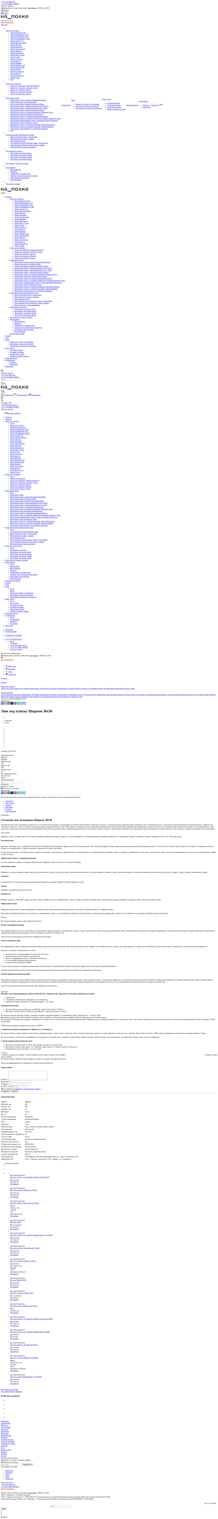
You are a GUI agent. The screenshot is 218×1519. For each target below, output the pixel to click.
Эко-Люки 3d (20, 229)
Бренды (4, 1452)
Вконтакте (12, 666)
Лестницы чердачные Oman (25, 315)
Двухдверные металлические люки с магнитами (33, 301)
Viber (10, 672)
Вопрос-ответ (6, 1450)
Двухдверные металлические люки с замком (32, 303)
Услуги (3, 1456)
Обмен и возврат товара (19, 356)
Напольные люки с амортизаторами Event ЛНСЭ (34, 268)
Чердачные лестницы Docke (25, 311)
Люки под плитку (17, 199)
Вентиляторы (20, 321)
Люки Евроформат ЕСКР (24, 207)
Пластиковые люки (22, 299)
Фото (7, 340)
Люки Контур (20, 242)
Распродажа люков (17, 334)
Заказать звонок (7, 409)
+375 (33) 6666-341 (10, 4)
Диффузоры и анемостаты (25, 326)
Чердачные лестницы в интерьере (23, 346)
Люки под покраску (18, 248)
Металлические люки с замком (26, 297)
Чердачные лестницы (18, 307)
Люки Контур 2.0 (21, 244)
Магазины (5, 1431)
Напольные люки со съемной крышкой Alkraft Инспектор (37, 287)
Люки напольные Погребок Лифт (28, 264)
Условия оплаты (7, 1440)
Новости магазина (10, 1462)
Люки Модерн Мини (23, 211)
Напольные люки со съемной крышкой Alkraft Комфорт (36, 289)
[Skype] (21, 703)
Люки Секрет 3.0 (21, 209)
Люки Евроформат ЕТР (24, 205)
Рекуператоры (20, 332)
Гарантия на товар (17, 354)
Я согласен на (22, 1089)
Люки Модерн (20, 213)
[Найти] (2, 382)
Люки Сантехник (21, 240)
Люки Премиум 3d (22, 234)
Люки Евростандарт (22, 201)
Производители (11, 358)
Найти (4, 1509)
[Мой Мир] (8, 703)
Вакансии (5, 1429)
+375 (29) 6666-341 (8, 2)
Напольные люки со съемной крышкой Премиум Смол (36, 274)
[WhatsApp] (18, 703)
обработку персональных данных (28, 1089)
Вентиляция (15, 319)
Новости (13, 362)
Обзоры (4, 1454)
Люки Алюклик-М (22, 217)
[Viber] (15, 703)
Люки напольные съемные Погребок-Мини (31, 266)
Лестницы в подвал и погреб (21, 317)
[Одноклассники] (5, 703)
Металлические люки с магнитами (28, 295)
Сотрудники (5, 1427)
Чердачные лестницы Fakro (25, 309)
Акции (8, 336)
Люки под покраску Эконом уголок (28, 252)
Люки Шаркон (20, 232)
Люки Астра (19, 225)
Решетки (18, 323)
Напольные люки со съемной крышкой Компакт (33, 279)
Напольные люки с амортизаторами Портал (31, 272)
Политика (14, 364)
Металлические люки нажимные (27, 305)
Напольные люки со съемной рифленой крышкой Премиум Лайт (40, 281)
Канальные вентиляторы (24, 330)
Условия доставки (17, 352)
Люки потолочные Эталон (25, 258)
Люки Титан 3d (21, 227)
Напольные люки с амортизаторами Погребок (32, 262)
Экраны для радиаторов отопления (28, 328)
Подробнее (14, 1184)
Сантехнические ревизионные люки (24, 293)
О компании (10, 360)
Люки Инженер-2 (21, 221)
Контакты (9, 366)
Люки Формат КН (22, 236)
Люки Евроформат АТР (24, 203)
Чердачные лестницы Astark (25, 313)
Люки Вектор (20, 238)
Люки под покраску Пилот (25, 254)
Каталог (8, 197)
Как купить (9, 348)
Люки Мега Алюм (22, 223)
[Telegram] (24, 703)
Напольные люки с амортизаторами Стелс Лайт (33, 270)
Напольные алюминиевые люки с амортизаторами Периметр (38, 283)
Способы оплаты (16, 350)
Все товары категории (9, 1389)
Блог (7, 338)
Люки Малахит (20, 219)
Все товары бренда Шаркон (11, 1392)
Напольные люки (17, 260)
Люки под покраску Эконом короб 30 (29, 250)
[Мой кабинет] (2, 371)
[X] (11, 703)
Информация (6, 1435)
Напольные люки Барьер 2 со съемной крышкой (33, 291)
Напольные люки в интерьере (21, 344)
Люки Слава (19, 246)
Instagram (11, 669)
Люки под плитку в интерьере (21, 342)
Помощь (4, 1438)
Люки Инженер (21, 215)
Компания (5, 1421)
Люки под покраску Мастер (25, 256)
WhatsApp (12, 674)
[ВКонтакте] (2, 703)
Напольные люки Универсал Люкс (28, 285)
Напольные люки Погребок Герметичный (31, 276)
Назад (12, 423)
